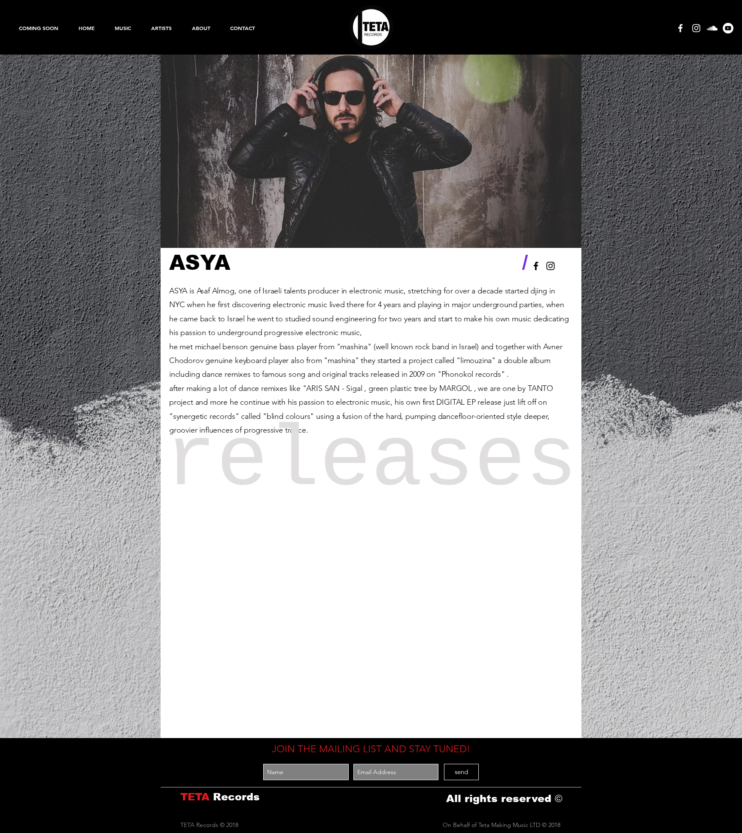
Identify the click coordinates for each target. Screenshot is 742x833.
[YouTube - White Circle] (728, 28)
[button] (122, 28)
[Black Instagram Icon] (550, 266)
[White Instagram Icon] (696, 28)
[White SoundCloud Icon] (712, 28)
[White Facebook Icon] (680, 28)
